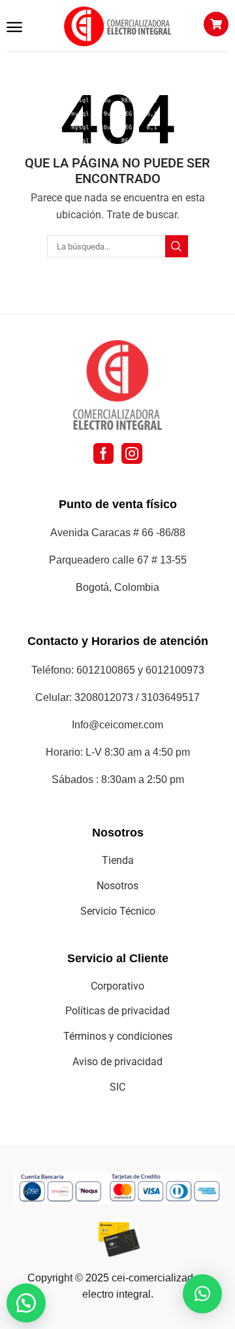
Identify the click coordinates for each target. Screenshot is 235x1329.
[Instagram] (131, 453)
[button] (14, 27)
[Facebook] (103, 453)
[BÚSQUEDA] (176, 246)
